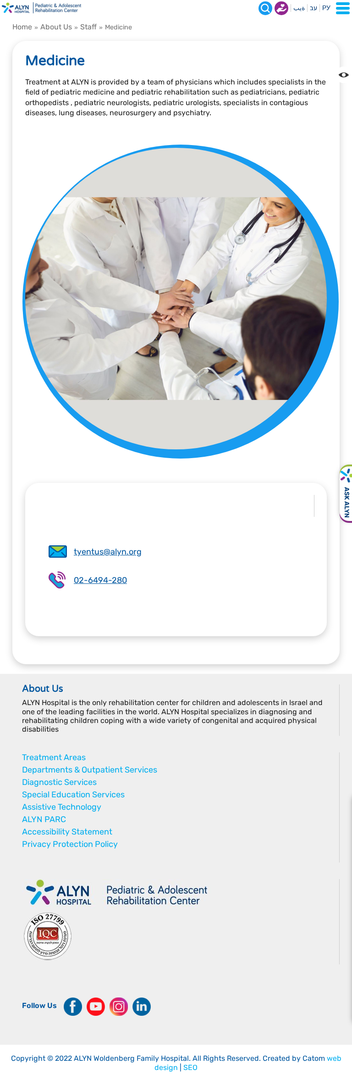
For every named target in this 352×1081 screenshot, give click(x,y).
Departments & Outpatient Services (89, 770)
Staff (88, 26)
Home (22, 26)
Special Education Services (73, 795)
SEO (190, 1067)
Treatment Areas (54, 757)
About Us (56, 26)
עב (313, 8)
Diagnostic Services (59, 782)
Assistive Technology (61, 807)
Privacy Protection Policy (70, 844)
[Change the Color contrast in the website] (344, 75)
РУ (326, 8)
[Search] (265, 8)
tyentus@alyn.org (108, 552)
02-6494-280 (100, 580)
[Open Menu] (343, 8)
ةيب (299, 8)
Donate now (281, 8)
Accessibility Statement (67, 832)
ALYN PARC (44, 819)
